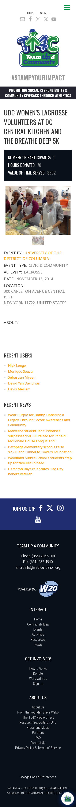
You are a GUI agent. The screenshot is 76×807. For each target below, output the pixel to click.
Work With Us (38, 679)
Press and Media (38, 728)
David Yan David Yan (24, 383)
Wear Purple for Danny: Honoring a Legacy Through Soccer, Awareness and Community (39, 420)
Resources (38, 640)
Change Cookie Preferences (38, 777)
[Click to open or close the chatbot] (67, 798)
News (38, 645)
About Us (38, 707)
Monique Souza (20, 371)
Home (38, 619)
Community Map (38, 624)
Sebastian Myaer (21, 377)
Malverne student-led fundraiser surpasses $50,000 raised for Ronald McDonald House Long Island (36, 436)
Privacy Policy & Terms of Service (38, 748)
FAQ (38, 738)
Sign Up (45, 13)
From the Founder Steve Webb (38, 712)
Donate (38, 674)
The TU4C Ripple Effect (38, 717)
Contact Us (38, 743)
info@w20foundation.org (42, 567)
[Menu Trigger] (67, 7)
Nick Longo (17, 365)
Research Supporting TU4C (38, 722)
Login (30, 13)
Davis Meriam (19, 389)
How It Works (38, 668)
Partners (38, 733)
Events (38, 629)
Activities (38, 634)
